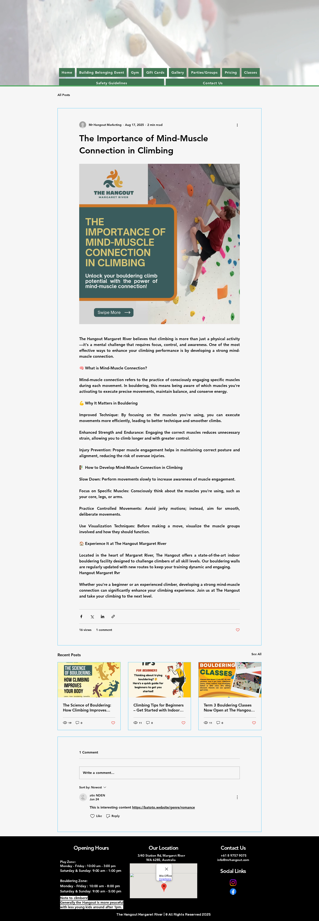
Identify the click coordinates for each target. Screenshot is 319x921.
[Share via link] (113, 616)
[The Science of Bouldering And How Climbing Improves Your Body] (89, 679)
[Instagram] (233, 882)
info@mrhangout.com (233, 860)
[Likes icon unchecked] (92, 816)
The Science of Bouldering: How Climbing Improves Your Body (87, 708)
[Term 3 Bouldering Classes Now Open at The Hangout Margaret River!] (230, 679)
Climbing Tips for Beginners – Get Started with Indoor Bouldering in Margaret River (158, 708)
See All (256, 654)
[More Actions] (237, 797)
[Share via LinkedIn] (102, 616)
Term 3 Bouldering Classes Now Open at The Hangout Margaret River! (228, 708)
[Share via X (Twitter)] (92, 616)
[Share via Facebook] (81, 616)
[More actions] (237, 124)
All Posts (64, 95)
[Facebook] (233, 891)
